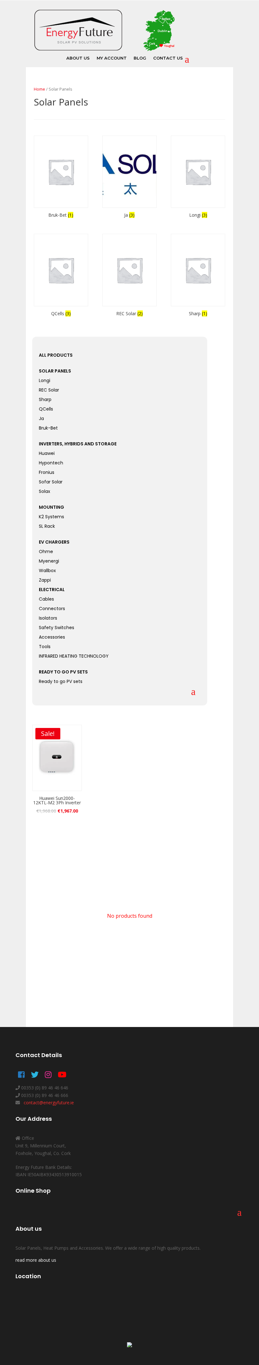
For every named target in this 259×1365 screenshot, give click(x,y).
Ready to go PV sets (60, 682)
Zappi (45, 580)
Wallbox (47, 571)
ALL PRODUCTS (56, 355)
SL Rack (47, 526)
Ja (41, 419)
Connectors (52, 609)
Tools (45, 647)
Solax (44, 491)
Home (39, 89)
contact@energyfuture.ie (48, 1103)
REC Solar (49, 390)
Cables (46, 599)
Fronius (46, 472)
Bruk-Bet (48, 428)
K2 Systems (51, 517)
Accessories (52, 637)
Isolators (48, 618)
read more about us (35, 1260)
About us (78, 58)
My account (112, 58)
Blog (140, 58)
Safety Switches (56, 628)
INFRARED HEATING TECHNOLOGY (74, 656)
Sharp (45, 400)
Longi (44, 381)
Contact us (168, 58)
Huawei (47, 453)
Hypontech (51, 463)
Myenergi (49, 561)
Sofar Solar (51, 482)
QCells (46, 409)
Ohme (46, 552)
